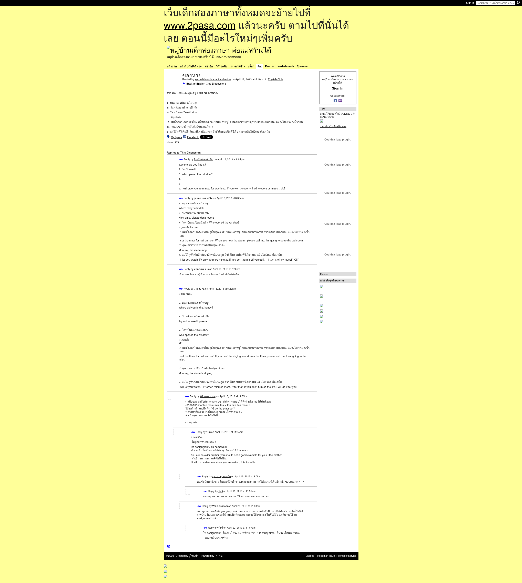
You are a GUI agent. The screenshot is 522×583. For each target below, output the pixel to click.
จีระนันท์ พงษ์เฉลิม (203, 159)
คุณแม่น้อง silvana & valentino (213, 79)
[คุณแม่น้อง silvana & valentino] (173, 84)
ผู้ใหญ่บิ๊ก (193, 556)
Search (518, 2)
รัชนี (208, 431)
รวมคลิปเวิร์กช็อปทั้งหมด (333, 126)
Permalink (181, 160)
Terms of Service (347, 556)
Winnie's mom (208, 396)
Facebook (193, 137)
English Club (275, 79)
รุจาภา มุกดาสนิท (203, 197)
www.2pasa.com (200, 25)
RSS (169, 546)
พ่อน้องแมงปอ (201, 269)
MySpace (176, 137)
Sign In (470, 2)
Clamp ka (199, 288)
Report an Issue (326, 556)
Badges (310, 556)
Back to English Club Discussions (206, 83)
